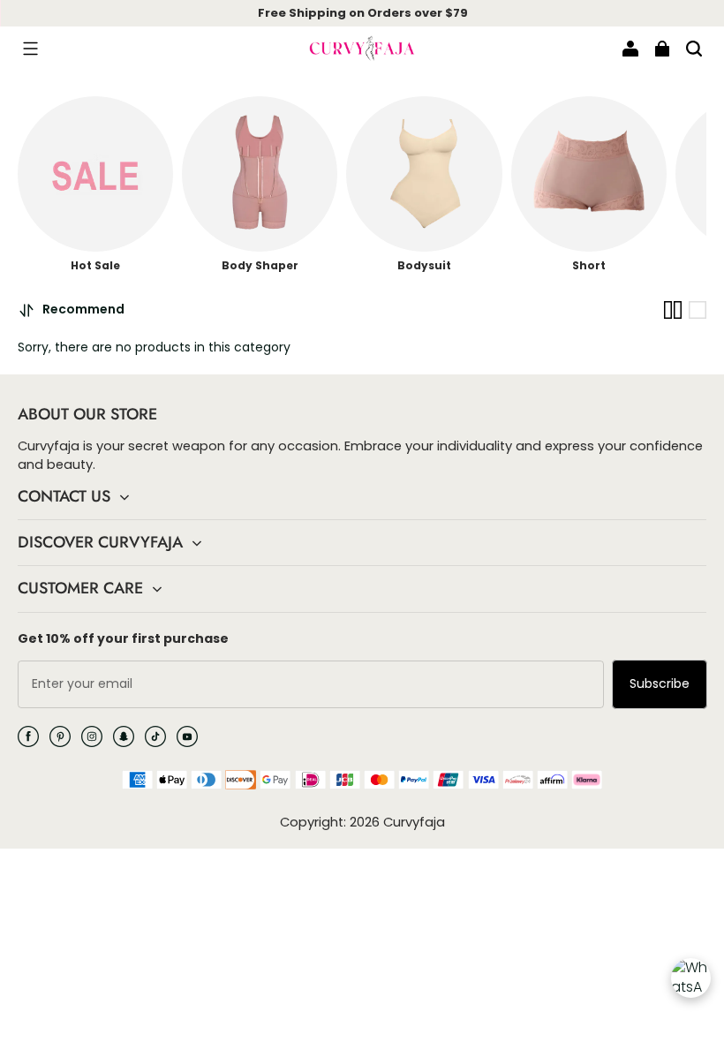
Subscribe (660, 683)
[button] (30, 48)
